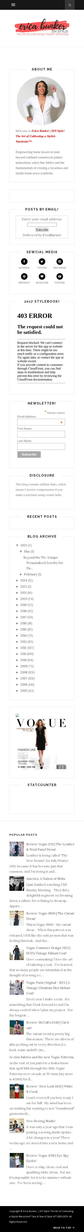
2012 (23, 648)
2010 (23, 660)
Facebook (24, 267)
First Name (24, 428)
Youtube (60, 282)
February (30, 574)
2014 (23, 635)
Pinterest (24, 282)
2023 (23, 586)
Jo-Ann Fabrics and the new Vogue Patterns (41, 1057)
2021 (23, 593)
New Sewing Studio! (40, 1121)
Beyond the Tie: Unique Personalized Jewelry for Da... (43, 563)
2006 (24, 684)
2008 (23, 672)
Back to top (62, 1227)
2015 (23, 629)
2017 (23, 617)
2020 (23, 599)
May (27, 551)
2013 (23, 642)
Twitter (42, 267)
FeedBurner (52, 235)
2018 (23, 611)
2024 (23, 580)
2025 (23, 545)
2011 (23, 654)
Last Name (24, 440)
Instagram (60, 267)
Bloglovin (42, 282)
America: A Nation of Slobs (45, 879)
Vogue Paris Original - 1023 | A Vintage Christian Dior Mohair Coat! (48, 988)
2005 (23, 691)
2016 (23, 623)
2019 (23, 605)
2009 (24, 666)
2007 (23, 678)
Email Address (40, 416)
